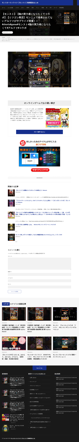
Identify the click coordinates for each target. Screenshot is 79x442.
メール (10, 278)
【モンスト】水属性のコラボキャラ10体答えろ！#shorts (31, 190)
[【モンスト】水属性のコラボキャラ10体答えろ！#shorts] (11, 192)
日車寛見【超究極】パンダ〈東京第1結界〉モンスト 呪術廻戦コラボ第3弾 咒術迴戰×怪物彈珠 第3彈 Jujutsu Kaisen (14, 328)
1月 (60, 377)
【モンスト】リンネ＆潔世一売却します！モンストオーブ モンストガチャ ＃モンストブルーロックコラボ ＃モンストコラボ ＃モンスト (17, 417)
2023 (57, 394)
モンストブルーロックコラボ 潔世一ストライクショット (64, 356)
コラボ (17, 7)
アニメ (37, 7)
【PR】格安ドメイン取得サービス (38, 427)
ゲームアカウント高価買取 (36, 413)
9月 (76, 383)
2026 (57, 377)
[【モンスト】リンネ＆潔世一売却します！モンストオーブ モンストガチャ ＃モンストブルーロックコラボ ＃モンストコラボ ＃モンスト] (5, 417)
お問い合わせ (33, 377)
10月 (57, 385)
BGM (28, 7)
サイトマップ (33, 381)
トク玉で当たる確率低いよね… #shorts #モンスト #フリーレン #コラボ (36, 224)
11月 (60, 385)
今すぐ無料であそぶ (39, 132)
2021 (57, 405)
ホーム (3, 7)
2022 (57, 400)
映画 (43, 7)
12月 (62, 385)
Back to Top (39, 368)
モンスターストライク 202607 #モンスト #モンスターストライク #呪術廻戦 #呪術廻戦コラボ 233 (39, 357)
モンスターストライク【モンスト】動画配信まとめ (23, 438)
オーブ (55, 7)
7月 (72, 377)
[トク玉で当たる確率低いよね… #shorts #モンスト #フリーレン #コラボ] (11, 227)
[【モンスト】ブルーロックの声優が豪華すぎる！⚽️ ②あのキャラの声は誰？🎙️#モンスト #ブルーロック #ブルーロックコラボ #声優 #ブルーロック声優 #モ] (5, 380)
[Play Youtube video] (39, 69)
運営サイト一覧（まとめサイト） (38, 393)
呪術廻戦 (61, 7)
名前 (9, 271)
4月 (66, 377)
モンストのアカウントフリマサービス (40, 417)
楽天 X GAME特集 (34, 401)
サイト (9, 284)
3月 (64, 377)
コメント (10, 256)
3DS (33, 7)
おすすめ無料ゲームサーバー (37, 405)
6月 (70, 377)
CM (50, 7)
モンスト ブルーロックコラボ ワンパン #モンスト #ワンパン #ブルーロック (64, 327)
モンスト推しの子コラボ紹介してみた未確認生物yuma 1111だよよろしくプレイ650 (39, 234)
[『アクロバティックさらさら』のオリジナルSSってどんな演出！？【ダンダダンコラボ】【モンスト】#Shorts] (11, 203)
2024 (57, 389)
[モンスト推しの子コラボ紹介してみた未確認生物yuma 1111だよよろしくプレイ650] (11, 237)
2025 (57, 383)
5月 (68, 377)
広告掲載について (34, 389)
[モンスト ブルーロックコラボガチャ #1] (5, 428)
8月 (74, 377)
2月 (62, 377)
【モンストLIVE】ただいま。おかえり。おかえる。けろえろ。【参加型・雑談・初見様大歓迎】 (13, 357)
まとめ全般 (10, 7)
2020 (57, 411)
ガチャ (22, 7)
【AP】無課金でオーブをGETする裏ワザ (39, 409)
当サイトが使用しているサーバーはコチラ (40, 397)
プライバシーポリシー (35, 385)
